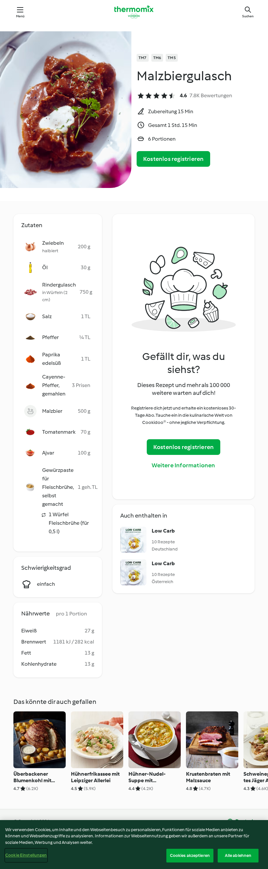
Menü (20, 16)
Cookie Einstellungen (26, 855)
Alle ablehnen (238, 855)
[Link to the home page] (134, 11)
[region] (134, 844)
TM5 (172, 57)
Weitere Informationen (183, 465)
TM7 (143, 57)
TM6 (157, 57)
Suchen (248, 16)
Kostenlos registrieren (173, 159)
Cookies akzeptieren (190, 855)
